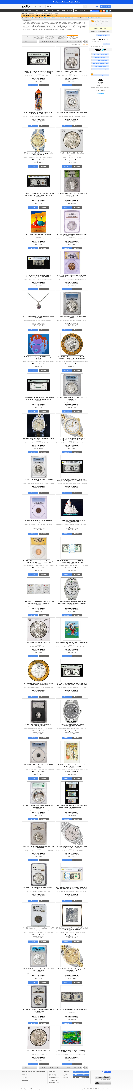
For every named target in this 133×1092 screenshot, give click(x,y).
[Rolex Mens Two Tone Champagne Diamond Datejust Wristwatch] (38, 426)
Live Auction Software (105, 1079)
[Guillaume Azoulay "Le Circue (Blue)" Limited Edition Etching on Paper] (72, 915)
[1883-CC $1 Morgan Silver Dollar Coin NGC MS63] (38, 874)
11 (57, 41)
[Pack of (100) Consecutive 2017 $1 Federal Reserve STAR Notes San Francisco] (72, 548)
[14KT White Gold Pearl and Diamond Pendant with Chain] (38, 303)
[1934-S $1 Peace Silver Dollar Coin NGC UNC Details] (72, 58)
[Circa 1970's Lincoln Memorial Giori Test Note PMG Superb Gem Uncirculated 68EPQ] (38, 385)
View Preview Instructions (100, 54)
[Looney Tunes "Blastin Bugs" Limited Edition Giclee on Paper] (72, 630)
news (76, 10)
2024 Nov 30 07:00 (50, 37)
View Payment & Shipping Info (100, 63)
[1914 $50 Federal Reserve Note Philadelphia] (72, 997)
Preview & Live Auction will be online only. (93, 17)
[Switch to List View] (87, 44)
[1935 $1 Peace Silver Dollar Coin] (38, 630)
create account (105, 6)
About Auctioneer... (100, 93)
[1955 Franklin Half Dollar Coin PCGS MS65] (72, 99)
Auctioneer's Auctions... (100, 95)
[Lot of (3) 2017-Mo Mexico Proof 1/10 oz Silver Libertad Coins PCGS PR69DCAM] (38, 589)
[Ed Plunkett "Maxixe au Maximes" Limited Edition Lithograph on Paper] (72, 752)
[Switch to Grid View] (84, 44)
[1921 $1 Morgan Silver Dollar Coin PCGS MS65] (72, 303)
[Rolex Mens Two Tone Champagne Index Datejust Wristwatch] (72, 956)
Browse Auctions (54, 1077)
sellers (82, 10)
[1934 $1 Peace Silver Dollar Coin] (38, 1037)
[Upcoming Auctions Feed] (101, 11)
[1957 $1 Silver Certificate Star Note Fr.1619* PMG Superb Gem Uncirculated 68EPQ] (38, 58)
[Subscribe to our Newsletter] (94, 11)
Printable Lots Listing (100, 69)
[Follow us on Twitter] (107, 11)
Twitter (64, 1076)
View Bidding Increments (100, 57)
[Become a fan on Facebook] (110, 11)
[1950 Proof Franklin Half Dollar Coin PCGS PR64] (38, 466)
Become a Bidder (80, 1072)
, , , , (58, 17)
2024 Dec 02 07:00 (72, 37)
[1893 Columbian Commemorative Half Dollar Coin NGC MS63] (38, 834)
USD (32, 17)
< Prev (25, 41)
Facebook (65, 1074)
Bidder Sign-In (53, 1074)
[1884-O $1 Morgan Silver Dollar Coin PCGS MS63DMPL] (72, 385)
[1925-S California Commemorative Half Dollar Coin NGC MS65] (38, 997)
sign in (96, 6)
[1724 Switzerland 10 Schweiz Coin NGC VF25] (38, 915)
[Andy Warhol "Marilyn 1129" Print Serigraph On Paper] (38, 344)
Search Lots (52, 1076)
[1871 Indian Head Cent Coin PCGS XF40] (38, 507)
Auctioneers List (54, 1082)
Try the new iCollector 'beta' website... (66, 2)
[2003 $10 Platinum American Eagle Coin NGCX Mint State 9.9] (38, 711)
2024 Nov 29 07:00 (39, 37)
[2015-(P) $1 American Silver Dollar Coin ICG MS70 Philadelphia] (38, 956)
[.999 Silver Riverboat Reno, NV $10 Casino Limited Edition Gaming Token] (38, 670)
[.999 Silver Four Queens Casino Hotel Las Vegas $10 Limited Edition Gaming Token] (72, 344)
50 (83, 41)
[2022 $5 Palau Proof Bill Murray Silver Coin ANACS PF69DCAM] (72, 181)
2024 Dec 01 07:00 (61, 37)
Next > (69, 41)
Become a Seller (80, 1074)
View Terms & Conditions (100, 66)
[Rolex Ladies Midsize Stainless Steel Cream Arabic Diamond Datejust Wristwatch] (72, 834)
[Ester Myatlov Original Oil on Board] (38, 222)
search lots (45, 10)
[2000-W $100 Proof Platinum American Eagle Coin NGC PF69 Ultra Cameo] (72, 222)
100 (86, 41)
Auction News (26, 1079)
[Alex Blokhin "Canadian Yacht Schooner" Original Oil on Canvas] (72, 507)
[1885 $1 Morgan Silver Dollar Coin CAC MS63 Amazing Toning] (38, 793)
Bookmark (43, 85)
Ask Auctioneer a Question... (100, 75)
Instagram (65, 1077)
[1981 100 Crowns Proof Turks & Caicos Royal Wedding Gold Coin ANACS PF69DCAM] (38, 548)
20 (80, 41)
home (24, 10)
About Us (24, 1074)
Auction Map (53, 1079)
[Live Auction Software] (103, 1078)
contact (69, 10)
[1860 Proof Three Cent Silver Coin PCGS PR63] (38, 752)
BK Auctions (100, 85)
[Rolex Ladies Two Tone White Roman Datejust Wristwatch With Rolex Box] (72, 426)
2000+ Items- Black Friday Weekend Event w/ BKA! (47, 13)
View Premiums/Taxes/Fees (100, 60)
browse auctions (33, 10)
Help (23, 1076)
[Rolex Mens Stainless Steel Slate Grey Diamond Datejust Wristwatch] (72, 711)
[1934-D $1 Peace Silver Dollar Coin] (72, 140)
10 (78, 41)
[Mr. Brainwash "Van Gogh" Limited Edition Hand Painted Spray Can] (38, 99)
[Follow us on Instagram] (104, 11)
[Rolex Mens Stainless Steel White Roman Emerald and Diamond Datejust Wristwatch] (72, 589)
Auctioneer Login (80, 1077)
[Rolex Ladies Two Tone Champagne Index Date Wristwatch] (38, 140)
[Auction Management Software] (103, 1084)
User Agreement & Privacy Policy (30, 1088)
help (63, 10)
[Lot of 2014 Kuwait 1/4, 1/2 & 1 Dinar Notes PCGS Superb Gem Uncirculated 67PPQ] (72, 793)
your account (55, 10)
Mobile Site (25, 1080)
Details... (33, 85)
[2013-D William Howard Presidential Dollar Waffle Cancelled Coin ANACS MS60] (72, 262)
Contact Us (25, 1077)
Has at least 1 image (97, 46)
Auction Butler (53, 1080)
